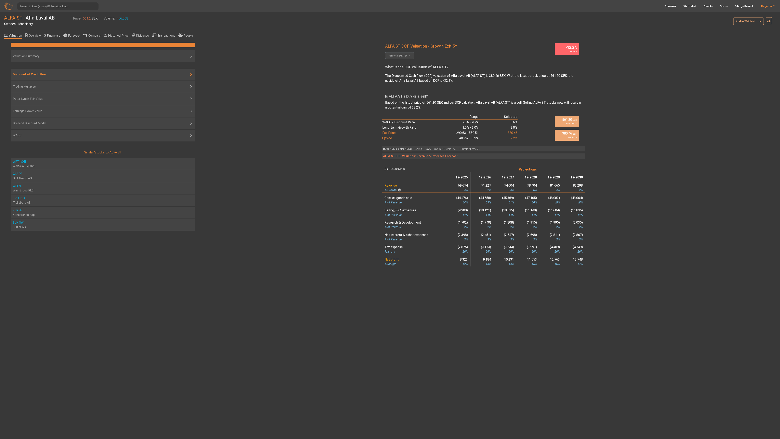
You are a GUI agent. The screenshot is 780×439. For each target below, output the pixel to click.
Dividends (142, 35)
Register (766, 6)
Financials (53, 35)
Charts (708, 6)
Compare (94, 35)
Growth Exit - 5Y (398, 55)
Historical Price (118, 35)
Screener (670, 6)
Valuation (15, 35)
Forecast (74, 35)
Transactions (166, 35)
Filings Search (744, 6)
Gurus (724, 6)
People (188, 35)
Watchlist (690, 6)
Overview (35, 35)
